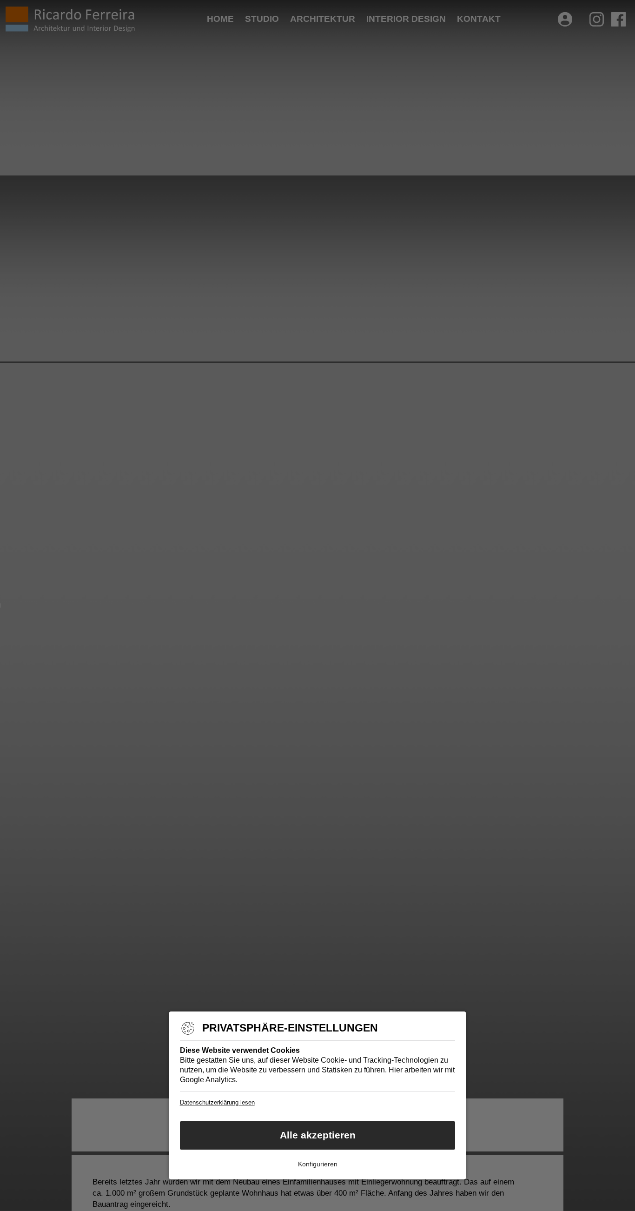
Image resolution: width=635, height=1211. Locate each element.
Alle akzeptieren (318, 1135)
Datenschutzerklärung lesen (217, 1102)
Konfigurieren (317, 1164)
